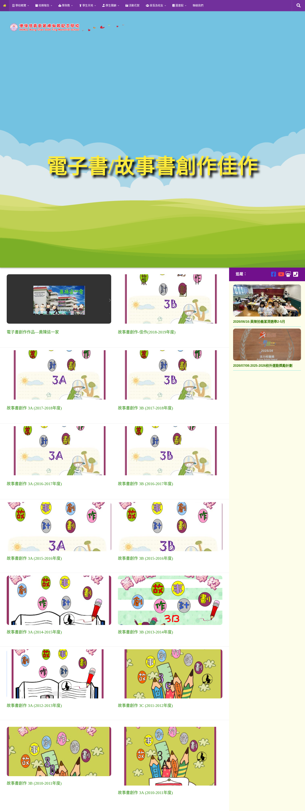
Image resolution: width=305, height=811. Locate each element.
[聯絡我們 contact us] (295, 274)
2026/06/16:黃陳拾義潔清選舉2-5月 (259, 321)
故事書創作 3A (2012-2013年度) (34, 705)
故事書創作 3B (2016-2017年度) (145, 484)
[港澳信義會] (288, 274)
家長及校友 (156, 5)
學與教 (65, 5)
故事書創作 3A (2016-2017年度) (34, 484)
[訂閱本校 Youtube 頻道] (281, 274)
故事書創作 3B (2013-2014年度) (145, 632)
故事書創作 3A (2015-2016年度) (34, 558)
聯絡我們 (198, 5)
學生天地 (87, 5)
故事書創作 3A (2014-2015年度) (34, 632)
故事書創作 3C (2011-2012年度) (145, 705)
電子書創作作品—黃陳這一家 (33, 332)
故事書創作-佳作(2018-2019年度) (146, 332)
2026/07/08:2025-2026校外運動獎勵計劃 (262, 365)
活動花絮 (134, 5)
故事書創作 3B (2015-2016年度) (145, 558)
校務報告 (43, 5)
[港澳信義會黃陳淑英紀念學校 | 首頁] (66, 27)
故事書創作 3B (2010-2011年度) (34, 783)
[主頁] (4, 5)
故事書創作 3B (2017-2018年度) (145, 408)
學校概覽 (20, 5)
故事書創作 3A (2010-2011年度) (145, 792)
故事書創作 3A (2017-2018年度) (34, 408)
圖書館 (179, 5)
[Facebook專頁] (273, 274)
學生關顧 (110, 5)
